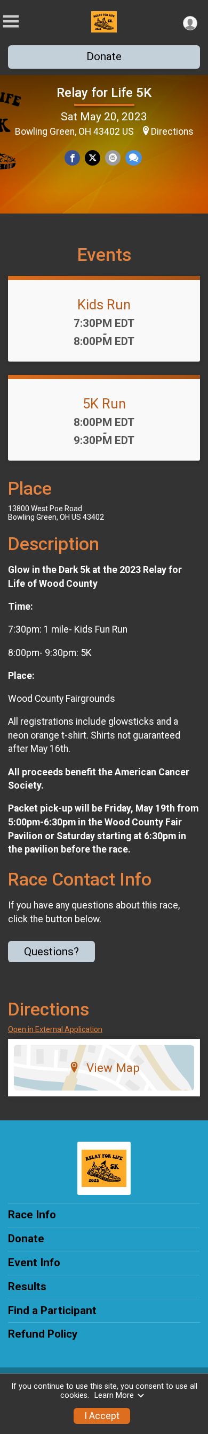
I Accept (101, 1416)
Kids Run (104, 305)
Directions (172, 131)
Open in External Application (55, 1029)
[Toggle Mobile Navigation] (10, 21)
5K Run (104, 404)
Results (27, 1286)
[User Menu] (190, 23)
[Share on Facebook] (72, 158)
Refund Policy (42, 1334)
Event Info (34, 1262)
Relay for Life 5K (104, 92)
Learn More (114, 1395)
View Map (113, 1068)
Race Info (32, 1214)
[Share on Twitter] (92, 158)
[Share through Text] (133, 158)
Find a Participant (52, 1310)
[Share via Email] (113, 158)
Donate (104, 56)
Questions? (51, 951)
